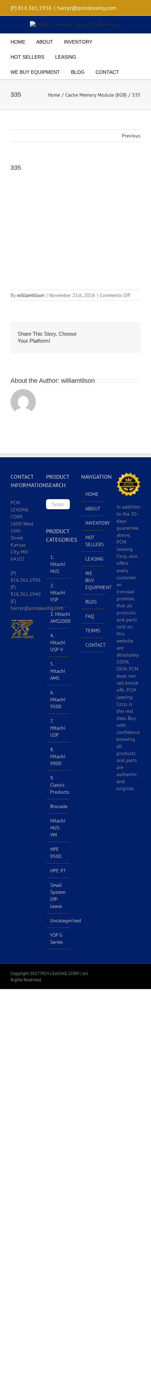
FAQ (89, 616)
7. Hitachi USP (57, 728)
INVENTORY (93, 523)
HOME (92, 494)
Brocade (58, 806)
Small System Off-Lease (57, 895)
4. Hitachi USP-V (57, 642)
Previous (131, 136)
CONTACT (93, 645)
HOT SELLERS (93, 541)
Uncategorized (65, 920)
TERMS (92, 630)
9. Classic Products (59, 785)
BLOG (91, 602)
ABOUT (92, 508)
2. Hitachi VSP (57, 592)
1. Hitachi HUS (57, 564)
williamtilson (31, 295)
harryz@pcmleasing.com (87, 7)
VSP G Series (56, 938)
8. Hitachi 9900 (57, 756)
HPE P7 (58, 870)
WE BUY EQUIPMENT (93, 580)
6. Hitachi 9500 (57, 699)
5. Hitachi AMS (57, 671)
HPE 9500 (55, 852)
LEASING (93, 559)
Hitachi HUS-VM (57, 828)
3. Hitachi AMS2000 (60, 617)
